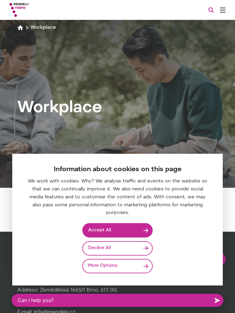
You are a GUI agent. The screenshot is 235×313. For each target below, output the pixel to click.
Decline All (99, 248)
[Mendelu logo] (41, 10)
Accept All (99, 230)
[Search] (211, 10)
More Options (103, 265)
